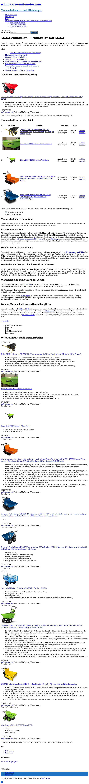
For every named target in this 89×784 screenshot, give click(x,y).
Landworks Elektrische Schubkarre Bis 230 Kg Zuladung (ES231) (24, 588)
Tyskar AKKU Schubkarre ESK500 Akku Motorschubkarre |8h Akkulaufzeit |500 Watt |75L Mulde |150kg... (37, 132)
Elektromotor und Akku (75, 252)
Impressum (9, 753)
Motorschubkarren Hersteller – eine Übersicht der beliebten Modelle (28, 21)
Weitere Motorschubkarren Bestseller (19, 70)
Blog (7, 19)
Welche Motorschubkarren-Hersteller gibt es (22, 66)
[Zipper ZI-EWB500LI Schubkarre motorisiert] (11, 150)
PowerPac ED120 (28, 315)
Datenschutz (9, 751)
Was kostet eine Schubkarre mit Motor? (20, 64)
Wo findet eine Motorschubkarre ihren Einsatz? (23, 61)
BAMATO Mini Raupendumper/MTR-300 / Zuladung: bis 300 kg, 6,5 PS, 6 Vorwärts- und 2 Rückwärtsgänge (39, 684)
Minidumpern (25, 296)
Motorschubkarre (11, 15)
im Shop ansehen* (7, 112)
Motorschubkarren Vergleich (16, 55)
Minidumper (9, 17)
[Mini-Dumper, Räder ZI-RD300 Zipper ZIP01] (9, 723)
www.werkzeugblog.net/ (9, 761)
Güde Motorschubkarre (18, 25)
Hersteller (13, 68)
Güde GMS (28, 284)
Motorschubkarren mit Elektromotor (29, 239)
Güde (21, 309)
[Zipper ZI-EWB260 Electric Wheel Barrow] (11, 168)
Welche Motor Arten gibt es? (16, 59)
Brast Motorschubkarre (17, 23)
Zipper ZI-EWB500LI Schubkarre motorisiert (36, 144)
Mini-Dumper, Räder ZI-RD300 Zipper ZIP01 (17, 725)
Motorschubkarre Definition (16, 57)
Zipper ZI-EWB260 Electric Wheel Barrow (35, 160)
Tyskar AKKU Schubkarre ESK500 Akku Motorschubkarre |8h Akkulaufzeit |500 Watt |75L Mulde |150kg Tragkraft (41, 354)
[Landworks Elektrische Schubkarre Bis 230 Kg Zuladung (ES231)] (9, 586)
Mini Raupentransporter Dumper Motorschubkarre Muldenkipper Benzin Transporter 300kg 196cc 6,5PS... (37, 178)
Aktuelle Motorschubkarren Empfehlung (25, 53)
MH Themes (45, 778)
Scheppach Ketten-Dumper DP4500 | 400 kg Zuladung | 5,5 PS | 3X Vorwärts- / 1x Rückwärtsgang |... (35, 197)
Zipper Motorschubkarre (18, 27)
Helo (27, 309)
